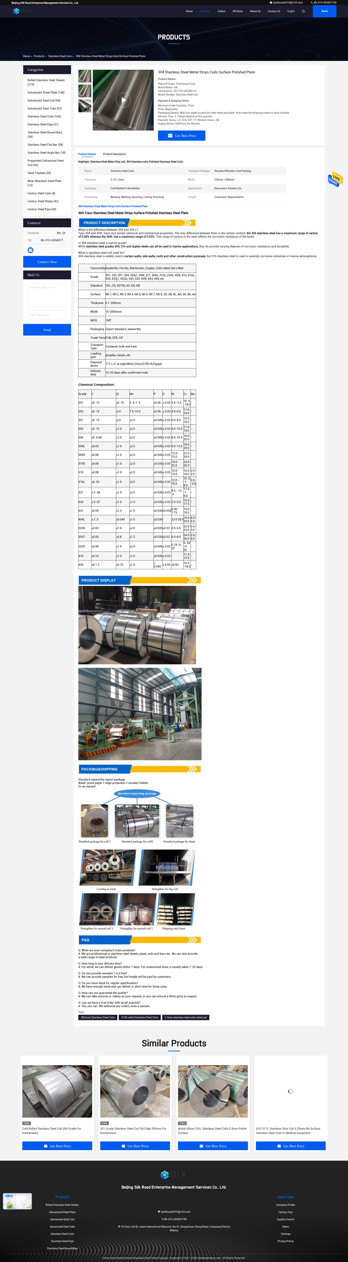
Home (189, 11)
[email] (30, 250)
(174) (46, 82)
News (286, 1226)
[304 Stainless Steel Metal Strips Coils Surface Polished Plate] (123, 100)
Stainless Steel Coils (60, 56)
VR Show (238, 11)
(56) (46, 163)
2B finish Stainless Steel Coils (98, 1017)
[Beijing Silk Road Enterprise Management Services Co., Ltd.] (23, 11)
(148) (46, 92)
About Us (255, 11)
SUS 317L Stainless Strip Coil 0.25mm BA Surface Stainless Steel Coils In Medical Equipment (210, 1131)
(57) (45, 108)
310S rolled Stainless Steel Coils (139, 1017)
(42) (43, 201)
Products (205, 11)
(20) (42, 209)
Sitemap (286, 1233)
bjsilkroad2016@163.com (288, 2)
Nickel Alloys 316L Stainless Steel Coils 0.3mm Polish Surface (134, 1131)
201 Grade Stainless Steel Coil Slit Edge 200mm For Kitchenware (55, 1131)
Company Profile (285, 1204)
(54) (44, 100)
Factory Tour (286, 1212)
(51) (43, 124)
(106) (44, 116)
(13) (44, 183)
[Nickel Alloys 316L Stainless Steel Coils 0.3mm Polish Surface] (135, 1091)
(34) (45, 134)
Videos (221, 11)
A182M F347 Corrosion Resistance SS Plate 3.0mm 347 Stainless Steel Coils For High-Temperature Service (289, 1131)
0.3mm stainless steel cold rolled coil (186, 1017)
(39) (39, 173)
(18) (46, 152)
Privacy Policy (286, 1241)
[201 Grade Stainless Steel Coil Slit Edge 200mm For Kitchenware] (57, 1091)
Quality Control (285, 1219)
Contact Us (274, 11)
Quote (325, 11)
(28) (45, 144)
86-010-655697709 (324, 2)
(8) (41, 193)
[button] (27, 1099)
